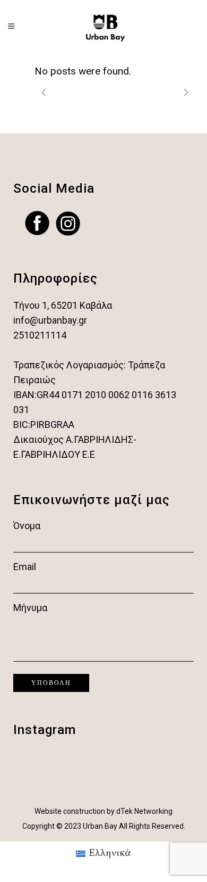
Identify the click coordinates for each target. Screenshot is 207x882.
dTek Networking (144, 811)
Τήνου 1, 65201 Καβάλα (62, 305)
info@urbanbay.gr (50, 320)
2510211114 (39, 335)
